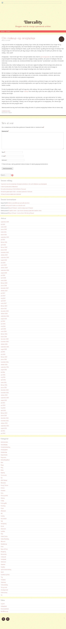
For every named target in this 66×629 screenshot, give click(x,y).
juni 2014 (3, 374)
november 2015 (5, 341)
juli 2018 (3, 275)
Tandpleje (3, 579)
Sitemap (8, 31)
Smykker (3, 567)
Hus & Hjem (4, 518)
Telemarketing (4, 584)
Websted (4, 160)
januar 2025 (4, 229)
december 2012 (5, 418)
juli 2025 (3, 224)
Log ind (2, 603)
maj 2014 (3, 377)
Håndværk (3, 511)
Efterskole (3, 482)
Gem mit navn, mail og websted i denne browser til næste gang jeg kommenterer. (25, 164)
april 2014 (3, 379)
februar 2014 (4, 385)
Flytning (3, 498)
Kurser (2, 526)
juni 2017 (3, 295)
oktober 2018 (4, 267)
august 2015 (4, 349)
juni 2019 (3, 262)
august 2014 (4, 369)
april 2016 (3, 329)
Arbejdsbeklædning (5, 447)
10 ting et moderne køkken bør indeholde (11, 194)
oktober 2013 (4, 395)
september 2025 (5, 221)
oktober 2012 (4, 423)
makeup (26, 91)
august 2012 (4, 428)
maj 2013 (3, 408)
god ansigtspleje (45, 57)
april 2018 (3, 278)
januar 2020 (4, 250)
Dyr (2, 477)
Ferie (2, 493)
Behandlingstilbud (5, 460)
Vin (1, 595)
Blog (2, 467)
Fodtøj (2, 500)
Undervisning (4, 592)
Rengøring (3, 551)
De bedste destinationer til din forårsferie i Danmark (13, 189)
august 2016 (4, 318)
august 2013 (4, 400)
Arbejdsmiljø (4, 452)
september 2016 (5, 316)
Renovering (3, 554)
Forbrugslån (4, 503)
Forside (3, 31)
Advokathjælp (4, 444)
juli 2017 (3, 293)
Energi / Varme (4, 485)
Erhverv (3, 488)
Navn (3, 152)
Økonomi (3, 541)
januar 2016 (4, 336)
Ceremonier (4, 475)
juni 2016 (3, 323)
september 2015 (5, 346)
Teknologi (3, 582)
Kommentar (5, 131)
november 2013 (5, 392)
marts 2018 (4, 280)
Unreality (33, 22)
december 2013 (5, 390)
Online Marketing (5, 539)
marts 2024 (3, 232)
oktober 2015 (4, 344)
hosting (2, 516)
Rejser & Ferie (4, 549)
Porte (2, 546)
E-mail (4, 156)
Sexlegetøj (3, 559)
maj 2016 (3, 326)
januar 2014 (4, 387)
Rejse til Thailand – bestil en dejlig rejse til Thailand (21, 208)
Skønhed (3, 564)
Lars (9, 40)
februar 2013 (4, 413)
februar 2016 (4, 334)
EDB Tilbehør (4, 480)
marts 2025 (3, 227)
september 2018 (5, 270)
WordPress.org (4, 611)
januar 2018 (4, 285)
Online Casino (4, 536)
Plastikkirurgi (4, 544)
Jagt (2, 521)
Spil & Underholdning (6, 569)
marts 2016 (4, 331)
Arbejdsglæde (4, 449)
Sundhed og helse (6, 111)
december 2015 (5, 339)
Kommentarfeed (5, 608)
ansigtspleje (5, 112)
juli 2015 (3, 351)
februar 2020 (4, 247)
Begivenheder (4, 455)
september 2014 (5, 367)
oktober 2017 (4, 290)
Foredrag (3, 506)
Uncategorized (4, 590)
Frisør (2, 508)
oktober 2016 (4, 313)
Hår (2, 513)
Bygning (3, 472)
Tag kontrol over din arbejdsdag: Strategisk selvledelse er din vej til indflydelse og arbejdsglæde (24, 184)
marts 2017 (4, 303)
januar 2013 (4, 415)
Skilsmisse (3, 562)
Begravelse (3, 457)
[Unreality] (33, 10)
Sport (2, 572)
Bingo (2, 465)
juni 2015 (3, 354)
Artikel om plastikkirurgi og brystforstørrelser (19, 203)
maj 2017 (3, 298)
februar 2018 (4, 283)
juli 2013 (3, 402)
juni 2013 (3, 405)
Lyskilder (3, 531)
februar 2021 (4, 242)
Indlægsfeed (4, 606)
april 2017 (3, 300)
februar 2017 (4, 306)
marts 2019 (4, 265)
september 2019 (5, 257)
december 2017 (5, 288)
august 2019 (4, 260)
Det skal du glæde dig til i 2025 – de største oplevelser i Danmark (16, 191)
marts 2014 (3, 382)
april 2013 (3, 410)
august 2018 (4, 272)
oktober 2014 (4, 364)
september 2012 (5, 425)
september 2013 (5, 397)
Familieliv (3, 490)
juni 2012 (3, 433)
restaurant (3, 556)
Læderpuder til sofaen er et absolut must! (15, 205)
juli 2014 (3, 372)
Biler (2, 462)
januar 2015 (4, 359)
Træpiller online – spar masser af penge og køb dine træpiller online (25, 210)
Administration (4, 442)
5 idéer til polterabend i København (9, 186)
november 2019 (5, 252)
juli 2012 (3, 430)
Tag (2, 577)
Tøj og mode (4, 587)
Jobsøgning (3, 523)
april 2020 (3, 244)
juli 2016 (3, 321)
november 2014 (5, 362)
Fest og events (4, 495)
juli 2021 (3, 239)
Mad (2, 533)
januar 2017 (4, 308)
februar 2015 (4, 357)
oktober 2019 (4, 255)
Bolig (2, 470)
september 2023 (5, 237)
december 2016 (5, 311)
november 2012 (5, 420)
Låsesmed (3, 528)
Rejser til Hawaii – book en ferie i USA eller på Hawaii (21, 213)
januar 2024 (4, 234)
